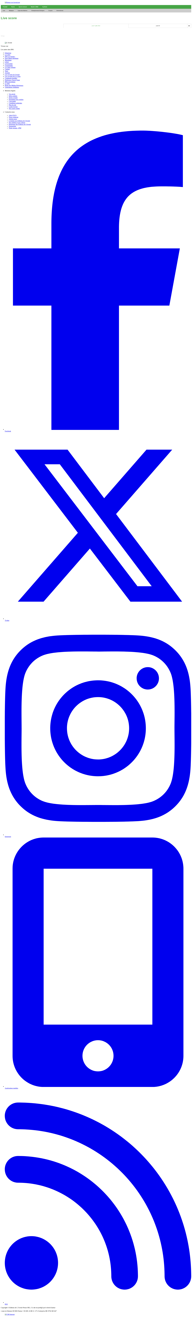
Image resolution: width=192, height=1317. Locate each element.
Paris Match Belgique (11, 58)
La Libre (7, 55)
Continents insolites (11, 78)
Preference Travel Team (12, 80)
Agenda (7, 73)
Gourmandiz (9, 65)
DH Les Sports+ (10, 56)
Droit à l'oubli (13, 98)
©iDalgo (3, 36)
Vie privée (12, 94)
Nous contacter (13, 117)
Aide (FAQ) (12, 115)
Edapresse (8, 53)
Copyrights (12, 101)
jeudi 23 (158, 25)
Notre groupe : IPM (15, 128)
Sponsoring (12, 126)
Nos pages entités (14, 108)
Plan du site (12, 105)
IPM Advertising (10, 82)
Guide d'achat (13, 107)
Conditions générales (15, 103)
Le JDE (7, 84)
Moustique (8, 60)
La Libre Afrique (10, 67)
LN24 (7, 62)
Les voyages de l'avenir (12, 74)
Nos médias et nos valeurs (17, 122)
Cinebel (7, 69)
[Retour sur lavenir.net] (96, 2)
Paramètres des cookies (16, 99)
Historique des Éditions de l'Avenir (20, 124)
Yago (6, 71)
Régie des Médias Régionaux (14, 85)
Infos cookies (13, 96)
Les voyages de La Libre (12, 76)
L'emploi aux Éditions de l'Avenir (19, 121)
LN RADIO (9, 64)
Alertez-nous (13, 119)
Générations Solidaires (12, 87)
